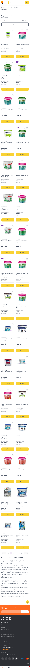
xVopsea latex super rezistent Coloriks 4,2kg (7, 536)
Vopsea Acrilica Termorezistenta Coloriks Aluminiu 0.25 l (6, 504)
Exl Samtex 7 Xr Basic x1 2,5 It (7, 306)
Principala (3, 7)
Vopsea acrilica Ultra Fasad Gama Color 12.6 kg (6, 241)
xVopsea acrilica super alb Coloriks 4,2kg (21, 372)
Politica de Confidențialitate (7, 636)
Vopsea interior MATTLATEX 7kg (7, 274)
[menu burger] (6, 3)
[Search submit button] (26, 2)
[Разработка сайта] (27, 663)
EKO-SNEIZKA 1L (4, 44)
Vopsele (22, 7)
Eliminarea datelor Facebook (7, 634)
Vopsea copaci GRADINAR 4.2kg (6, 77)
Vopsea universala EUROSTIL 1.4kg (7, 405)
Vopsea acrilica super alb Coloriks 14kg (6, 437)
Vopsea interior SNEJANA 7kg (7, 109)
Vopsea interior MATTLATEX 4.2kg (21, 241)
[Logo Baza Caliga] (2, 2)
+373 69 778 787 (6, 643)
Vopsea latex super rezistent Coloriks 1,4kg (22, 503)
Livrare (3, 627)
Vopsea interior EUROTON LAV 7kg (22, 274)
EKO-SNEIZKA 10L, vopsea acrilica (6, 143)
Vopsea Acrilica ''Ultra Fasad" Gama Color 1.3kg (7, 176)
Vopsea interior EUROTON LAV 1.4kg (22, 208)
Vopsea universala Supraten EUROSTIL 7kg (7, 470)
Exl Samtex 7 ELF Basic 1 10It (22, 404)
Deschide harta (7, 649)
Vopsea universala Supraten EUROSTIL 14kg (21, 470)
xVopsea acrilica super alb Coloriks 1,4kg (6, 339)
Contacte (3, 631)
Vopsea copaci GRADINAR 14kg (22, 142)
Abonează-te (25, 612)
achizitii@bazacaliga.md (9, 654)
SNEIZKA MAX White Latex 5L (7, 371)
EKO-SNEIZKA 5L (19, 77)
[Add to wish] (13, 29)
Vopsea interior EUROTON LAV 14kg (22, 306)
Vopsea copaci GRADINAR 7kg (22, 109)
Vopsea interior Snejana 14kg (22, 175)
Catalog (8, 7)
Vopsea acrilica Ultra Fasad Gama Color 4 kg (6, 208)
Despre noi (3, 624)
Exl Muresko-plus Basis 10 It (21, 437)
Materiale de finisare (15, 7)
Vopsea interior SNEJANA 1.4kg (22, 44)
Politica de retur (5, 629)
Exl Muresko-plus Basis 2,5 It (22, 338)
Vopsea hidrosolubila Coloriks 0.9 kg (22, 536)
